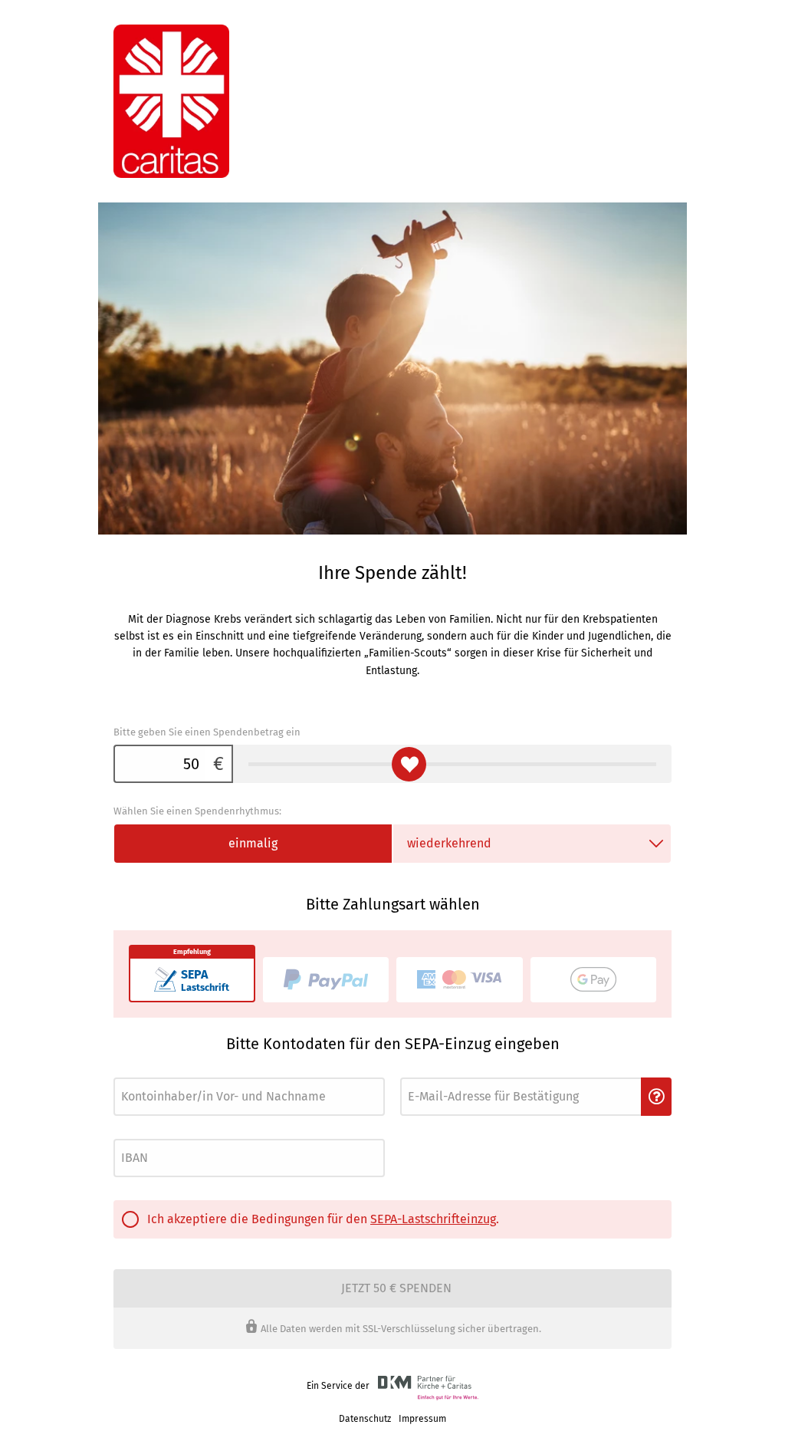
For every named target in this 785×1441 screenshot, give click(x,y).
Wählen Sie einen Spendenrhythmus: (197, 811)
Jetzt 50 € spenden (396, 1288)
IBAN (122, 1135)
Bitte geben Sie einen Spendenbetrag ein (207, 732)
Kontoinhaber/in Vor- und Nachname (182, 1073)
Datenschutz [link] (365, 1418)
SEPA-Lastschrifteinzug (433, 1219)
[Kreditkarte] (459, 979)
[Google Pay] (593, 979)
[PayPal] (326, 979)
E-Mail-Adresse (428, 1073)
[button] (656, 1096)
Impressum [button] (422, 1418)
